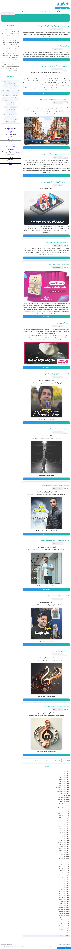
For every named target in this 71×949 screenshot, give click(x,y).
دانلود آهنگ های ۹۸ (6, 95)
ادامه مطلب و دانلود (46, 39)
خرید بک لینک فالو (10, 125)
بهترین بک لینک (10, 136)
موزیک (15, 88)
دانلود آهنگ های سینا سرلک (64, 880)
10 (49, 760)
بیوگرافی (33, 11)
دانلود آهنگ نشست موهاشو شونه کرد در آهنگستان (10, 66)
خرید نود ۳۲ (10, 138)
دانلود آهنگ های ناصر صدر (65, 921)
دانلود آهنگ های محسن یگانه (64, 850)
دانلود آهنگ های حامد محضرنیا (64, 860)
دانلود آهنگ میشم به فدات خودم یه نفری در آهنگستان (56, 706)
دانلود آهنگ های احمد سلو (65, 805)
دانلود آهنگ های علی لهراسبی (64, 829)
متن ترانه (16, 100)
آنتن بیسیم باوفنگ (10, 149)
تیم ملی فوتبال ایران (64, 46)
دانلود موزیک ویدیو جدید (14, 86)
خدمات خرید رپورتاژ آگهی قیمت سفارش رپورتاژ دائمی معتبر (55, 182)
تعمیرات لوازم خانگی (10, 161)
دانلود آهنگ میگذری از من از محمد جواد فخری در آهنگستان (55, 540)
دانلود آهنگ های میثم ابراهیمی (64, 781)
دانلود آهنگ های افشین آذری (64, 858)
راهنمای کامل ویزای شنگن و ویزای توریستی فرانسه (57, 242)
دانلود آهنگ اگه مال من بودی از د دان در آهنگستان (10, 64)
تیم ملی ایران (66, 52)
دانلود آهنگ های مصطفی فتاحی (64, 884)
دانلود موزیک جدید (16, 90)
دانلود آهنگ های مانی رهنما (64, 927)
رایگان (10, 133)
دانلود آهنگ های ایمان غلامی (64, 864)
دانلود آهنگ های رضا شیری (65, 846)
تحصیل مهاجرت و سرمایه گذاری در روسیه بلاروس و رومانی (55, 66)
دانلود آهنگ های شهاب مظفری (64, 819)
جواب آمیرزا (10, 156)
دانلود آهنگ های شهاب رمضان (64, 911)
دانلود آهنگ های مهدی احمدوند (64, 783)
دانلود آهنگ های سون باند (65, 852)
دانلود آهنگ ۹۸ (5, 97)
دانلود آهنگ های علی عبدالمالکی (64, 807)
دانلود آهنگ (6, 119)
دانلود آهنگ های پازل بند (65, 856)
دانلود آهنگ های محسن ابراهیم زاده (63, 778)
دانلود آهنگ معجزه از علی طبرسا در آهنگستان (58, 596)
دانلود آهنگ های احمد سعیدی (64, 888)
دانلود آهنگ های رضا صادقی (64, 789)
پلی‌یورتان (10, 164)
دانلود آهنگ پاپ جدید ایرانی (8, 100)
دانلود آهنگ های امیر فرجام (65, 903)
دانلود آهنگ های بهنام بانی (65, 774)
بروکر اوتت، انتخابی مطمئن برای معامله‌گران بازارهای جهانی (55, 154)
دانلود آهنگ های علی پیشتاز (64, 929)
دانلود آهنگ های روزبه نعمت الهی (63, 895)
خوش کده (10, 162)
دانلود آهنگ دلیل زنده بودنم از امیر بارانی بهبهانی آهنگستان (55, 485)
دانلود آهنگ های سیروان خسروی (64, 890)
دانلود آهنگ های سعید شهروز (64, 925)
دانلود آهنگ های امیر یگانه (65, 933)
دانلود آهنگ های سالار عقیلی (64, 836)
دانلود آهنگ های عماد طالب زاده (64, 862)
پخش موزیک (23, 11)
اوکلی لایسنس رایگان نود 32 (10, 128)
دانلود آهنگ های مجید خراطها (64, 897)
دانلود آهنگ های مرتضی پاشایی (64, 799)
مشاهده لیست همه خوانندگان (63, 935)
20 (46, 760)
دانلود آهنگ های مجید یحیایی (64, 848)
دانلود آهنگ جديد (15, 81)
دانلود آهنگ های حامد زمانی (64, 809)
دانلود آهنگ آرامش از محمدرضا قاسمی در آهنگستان (10, 68)
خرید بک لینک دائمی (13, 153)
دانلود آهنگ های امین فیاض (64, 874)
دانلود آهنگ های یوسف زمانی (64, 915)
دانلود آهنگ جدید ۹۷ (5, 93)
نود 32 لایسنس (10, 157)
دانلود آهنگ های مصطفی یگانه (64, 917)
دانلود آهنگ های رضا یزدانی (64, 821)
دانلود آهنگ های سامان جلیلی (64, 785)
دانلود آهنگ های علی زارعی (65, 919)
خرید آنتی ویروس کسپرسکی (10, 134)
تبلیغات (28, 11)
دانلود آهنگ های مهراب (65, 854)
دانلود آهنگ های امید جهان (65, 793)
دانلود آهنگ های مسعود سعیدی (64, 831)
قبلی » (36, 760)
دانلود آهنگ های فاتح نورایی (64, 817)
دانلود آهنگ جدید (66, 11)
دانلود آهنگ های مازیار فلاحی (64, 844)
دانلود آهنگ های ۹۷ (15, 93)
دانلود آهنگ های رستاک (65, 901)
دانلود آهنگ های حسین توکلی (64, 923)
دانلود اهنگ (8, 90)
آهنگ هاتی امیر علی (66, 795)
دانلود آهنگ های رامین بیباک (64, 893)
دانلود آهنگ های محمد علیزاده (64, 779)
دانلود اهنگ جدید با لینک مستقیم (10, 83)
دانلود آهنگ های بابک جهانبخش (64, 878)
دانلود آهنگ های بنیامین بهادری (64, 909)
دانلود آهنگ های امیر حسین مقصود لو (63, 791)
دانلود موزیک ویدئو (49, 11)
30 (44, 760)
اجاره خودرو (10, 139)
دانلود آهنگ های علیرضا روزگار (64, 797)
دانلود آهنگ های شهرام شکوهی (64, 907)
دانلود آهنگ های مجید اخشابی (64, 827)
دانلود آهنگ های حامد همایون (64, 776)
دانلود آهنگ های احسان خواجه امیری (63, 787)
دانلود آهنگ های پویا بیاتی (65, 801)
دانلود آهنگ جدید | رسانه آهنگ (10, 121)
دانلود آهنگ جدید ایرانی (10, 112)
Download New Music (12, 114)
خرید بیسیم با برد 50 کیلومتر (10, 146)
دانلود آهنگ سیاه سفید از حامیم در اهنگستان (58, 429)
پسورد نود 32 (10, 127)
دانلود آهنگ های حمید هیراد (64, 772)
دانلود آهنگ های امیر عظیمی (64, 840)
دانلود (3, 90)
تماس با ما (17, 11)
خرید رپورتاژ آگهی (38, 226)
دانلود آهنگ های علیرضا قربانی (64, 931)
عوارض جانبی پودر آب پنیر (63, 323)
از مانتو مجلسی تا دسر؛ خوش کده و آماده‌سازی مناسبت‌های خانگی (53, 26)
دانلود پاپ (5, 107)
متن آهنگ (13, 116)
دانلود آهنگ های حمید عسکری (64, 882)
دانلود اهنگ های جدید (6, 81)
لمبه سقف (10, 141)
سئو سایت (10, 131)
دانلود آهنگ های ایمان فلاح (65, 886)
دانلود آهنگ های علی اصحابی (64, 868)
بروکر (68, 160)
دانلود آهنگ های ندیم (66, 834)
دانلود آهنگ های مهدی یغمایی (64, 823)
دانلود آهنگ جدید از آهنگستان (62, 8)
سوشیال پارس (10, 159)
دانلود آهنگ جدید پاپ (13, 107)
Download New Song (10, 109)
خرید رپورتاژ (10, 148)
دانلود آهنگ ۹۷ (14, 95)
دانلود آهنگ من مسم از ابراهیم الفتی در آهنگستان (57, 374)
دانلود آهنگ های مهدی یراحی (64, 838)
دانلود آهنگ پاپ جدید (10, 105)
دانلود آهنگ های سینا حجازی (64, 899)
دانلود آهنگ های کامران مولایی (64, 891)
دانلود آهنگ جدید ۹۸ (14, 97)
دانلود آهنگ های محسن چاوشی (64, 813)
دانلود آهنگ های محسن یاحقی (64, 876)
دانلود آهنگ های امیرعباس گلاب (64, 870)
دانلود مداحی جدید (40, 11)
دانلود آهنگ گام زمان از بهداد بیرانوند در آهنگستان (10, 70)
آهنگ (5, 114)
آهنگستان (7, 116)
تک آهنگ (66, 29)
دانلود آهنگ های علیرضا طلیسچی (63, 842)
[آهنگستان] (63, 4)
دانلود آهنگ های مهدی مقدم (64, 811)
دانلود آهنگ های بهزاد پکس (64, 803)
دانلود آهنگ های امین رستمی (64, 872)
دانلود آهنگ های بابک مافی (65, 913)
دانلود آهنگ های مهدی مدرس (64, 905)
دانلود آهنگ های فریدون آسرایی (64, 825)
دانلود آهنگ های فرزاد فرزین (64, 815)
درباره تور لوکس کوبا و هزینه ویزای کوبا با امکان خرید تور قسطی (54, 100)
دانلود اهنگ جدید (8, 88)
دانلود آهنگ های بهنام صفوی (64, 833)
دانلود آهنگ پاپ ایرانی (10, 102)
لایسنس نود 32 (10, 130)
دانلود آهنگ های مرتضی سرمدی (64, 866)
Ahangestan (9, 944)
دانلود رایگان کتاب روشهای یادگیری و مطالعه (58, 264)
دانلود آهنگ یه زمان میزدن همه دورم (60, 651)
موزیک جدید (5, 86)
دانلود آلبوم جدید (57, 11)
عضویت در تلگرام (64, 948)
